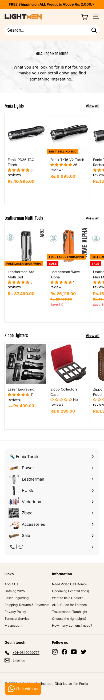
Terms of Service (17, 619)
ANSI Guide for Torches (69, 605)
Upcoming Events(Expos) (70, 591)
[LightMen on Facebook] (64, 652)
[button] (19, 170)
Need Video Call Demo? (69, 584)
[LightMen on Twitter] (83, 652)
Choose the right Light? (69, 619)
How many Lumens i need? (72, 625)
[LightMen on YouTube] (74, 652)
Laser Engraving (17, 598)
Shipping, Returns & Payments (27, 605)
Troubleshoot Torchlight (69, 612)
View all (92, 106)
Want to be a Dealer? (67, 598)
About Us (11, 584)
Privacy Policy (15, 612)
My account (13, 625)
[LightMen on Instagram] (55, 652)
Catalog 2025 (15, 591)
